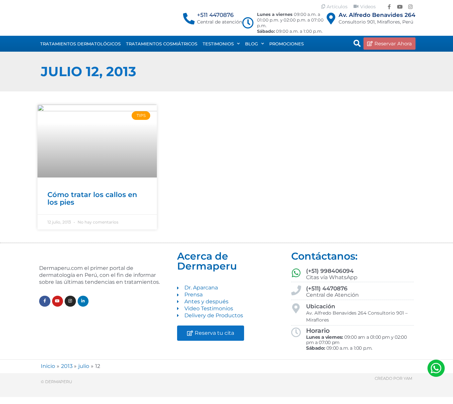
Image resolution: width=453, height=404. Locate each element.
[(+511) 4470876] (296, 290)
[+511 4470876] (189, 18)
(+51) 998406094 (330, 271)
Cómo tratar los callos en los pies (92, 198)
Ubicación (320, 306)
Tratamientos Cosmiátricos (161, 43)
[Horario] (296, 332)
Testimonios (218, 43)
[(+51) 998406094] (296, 273)
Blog (251, 43)
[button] (357, 43)
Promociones (286, 43)
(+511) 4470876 (327, 288)
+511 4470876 (215, 15)
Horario (318, 330)
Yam (408, 378)
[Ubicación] (296, 308)
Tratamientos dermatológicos (80, 43)
